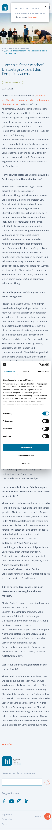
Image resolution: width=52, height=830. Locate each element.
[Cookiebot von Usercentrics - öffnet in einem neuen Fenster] (38, 364)
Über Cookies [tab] (42, 371)
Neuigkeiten (25, 48)
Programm (32, 17)
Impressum (7, 814)
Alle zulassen (26, 447)
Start (4, 48)
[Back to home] (5, 7)
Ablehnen (26, 463)
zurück (9, 744)
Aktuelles (13, 48)
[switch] (45, 421)
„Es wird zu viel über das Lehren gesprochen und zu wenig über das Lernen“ (25, 100)
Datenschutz (8, 819)
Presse (5, 824)
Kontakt (43, 817)
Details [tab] (26, 371)
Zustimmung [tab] (9, 371)
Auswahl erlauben (26, 455)
